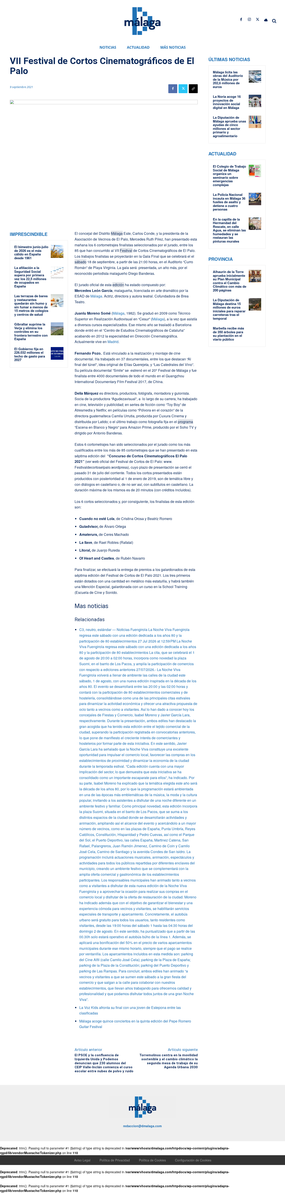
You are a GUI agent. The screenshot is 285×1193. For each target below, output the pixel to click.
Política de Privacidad (115, 1160)
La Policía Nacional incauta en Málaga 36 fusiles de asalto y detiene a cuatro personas (229, 202)
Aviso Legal (82, 1160)
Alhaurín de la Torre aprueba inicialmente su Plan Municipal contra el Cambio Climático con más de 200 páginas (229, 281)
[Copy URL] (193, 88)
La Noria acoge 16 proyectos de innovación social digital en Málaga (227, 102)
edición (118, 284)
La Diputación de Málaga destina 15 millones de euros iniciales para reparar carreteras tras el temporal (229, 309)
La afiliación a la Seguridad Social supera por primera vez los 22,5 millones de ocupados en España (30, 277)
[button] (274, 21)
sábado (80, 261)
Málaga (117, 233)
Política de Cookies (152, 1160)
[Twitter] (258, 19)
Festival (126, 250)
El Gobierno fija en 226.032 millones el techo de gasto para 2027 (29, 354)
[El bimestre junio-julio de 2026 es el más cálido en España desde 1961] (57, 251)
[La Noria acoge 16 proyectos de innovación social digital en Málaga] (255, 101)
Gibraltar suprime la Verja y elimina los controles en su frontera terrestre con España (31, 331)
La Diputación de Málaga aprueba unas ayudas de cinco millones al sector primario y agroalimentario (229, 126)
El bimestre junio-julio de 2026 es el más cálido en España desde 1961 (31, 252)
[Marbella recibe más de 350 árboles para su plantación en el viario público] (255, 332)
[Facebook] (241, 19)
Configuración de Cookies (193, 1160)
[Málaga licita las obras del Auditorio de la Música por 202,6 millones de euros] (255, 76)
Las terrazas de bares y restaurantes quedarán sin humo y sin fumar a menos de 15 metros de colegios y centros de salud (31, 305)
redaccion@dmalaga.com (142, 1126)
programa (185, 421)
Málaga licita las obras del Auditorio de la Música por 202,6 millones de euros (228, 79)
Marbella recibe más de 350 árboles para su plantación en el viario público (228, 334)
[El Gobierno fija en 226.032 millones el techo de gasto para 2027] (57, 353)
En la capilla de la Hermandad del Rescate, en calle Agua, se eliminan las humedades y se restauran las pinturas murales (229, 230)
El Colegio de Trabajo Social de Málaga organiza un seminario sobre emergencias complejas (229, 175)
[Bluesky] (266, 19)
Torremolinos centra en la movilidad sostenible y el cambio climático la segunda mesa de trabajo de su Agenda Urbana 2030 (168, 1061)
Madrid (113, 341)
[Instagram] (249, 19)
